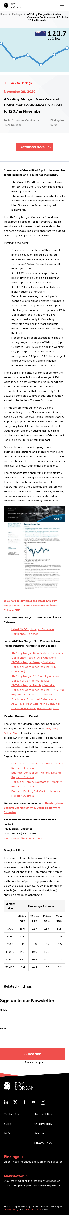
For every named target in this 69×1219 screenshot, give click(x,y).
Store (7, 1124)
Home (3, 14)
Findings (17, 14)
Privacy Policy (43, 1143)
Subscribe (32, 1054)
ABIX (7, 1133)
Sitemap (39, 1133)
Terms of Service (33, 1209)
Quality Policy (43, 1124)
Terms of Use (43, 1114)
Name (3, 1010)
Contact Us (11, 1114)
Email (3, 1028)
